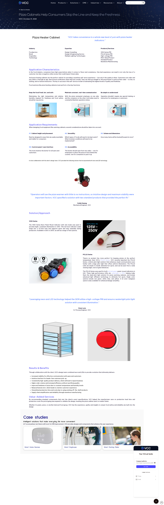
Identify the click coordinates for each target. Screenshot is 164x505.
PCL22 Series (105, 260)
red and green (112, 271)
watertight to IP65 (118, 273)
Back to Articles (25, 10)
